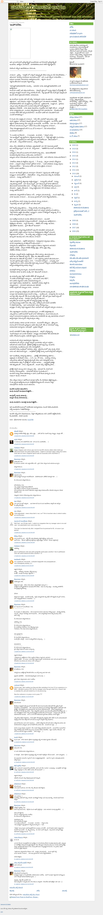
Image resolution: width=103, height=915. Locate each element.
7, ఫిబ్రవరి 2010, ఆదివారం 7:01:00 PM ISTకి (23, 696)
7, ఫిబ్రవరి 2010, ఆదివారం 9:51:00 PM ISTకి (23, 733)
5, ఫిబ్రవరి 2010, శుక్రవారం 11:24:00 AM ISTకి (24, 651)
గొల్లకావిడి (73, 245)
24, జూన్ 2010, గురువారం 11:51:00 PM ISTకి (24, 833)
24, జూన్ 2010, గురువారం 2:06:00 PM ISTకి (24, 772)
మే (75, 194)
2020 (74, 145)
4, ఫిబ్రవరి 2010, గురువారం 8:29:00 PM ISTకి (24, 444)
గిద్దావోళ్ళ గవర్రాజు (75, 242)
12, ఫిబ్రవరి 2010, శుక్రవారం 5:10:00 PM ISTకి (24, 741)
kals (15, 511)
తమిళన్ (16, 431)
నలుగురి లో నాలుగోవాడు (20, 521)
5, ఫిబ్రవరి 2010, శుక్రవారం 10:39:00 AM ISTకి (24, 575)
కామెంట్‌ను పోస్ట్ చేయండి (16, 887)
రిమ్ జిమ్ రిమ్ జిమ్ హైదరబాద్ (79, 258)
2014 (74, 159)
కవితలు (72, 133)
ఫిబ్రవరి (76, 205)
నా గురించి (73, 30)
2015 (74, 156)
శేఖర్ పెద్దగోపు (17, 765)
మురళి (16, 737)
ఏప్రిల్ (76, 198)
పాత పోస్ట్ (64, 890)
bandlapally (17, 559)
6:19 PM (30, 419)
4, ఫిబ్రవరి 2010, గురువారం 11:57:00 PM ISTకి (24, 555)
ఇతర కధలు (73, 120)
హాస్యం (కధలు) (74, 117)
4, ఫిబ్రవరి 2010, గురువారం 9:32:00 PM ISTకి (24, 497)
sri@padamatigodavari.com (77, 92)
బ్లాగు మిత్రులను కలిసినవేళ (78, 36)
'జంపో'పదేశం (74, 252)
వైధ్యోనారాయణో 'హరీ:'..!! (81, 211)
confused (17, 685)
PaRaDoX (17, 447)
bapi (15, 501)
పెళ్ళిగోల (72, 280)
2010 (74, 173)
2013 (74, 163)
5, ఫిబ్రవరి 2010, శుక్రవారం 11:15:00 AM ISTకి (24, 600)
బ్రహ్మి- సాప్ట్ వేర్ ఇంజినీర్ (20, 862)
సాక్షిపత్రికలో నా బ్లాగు (76, 33)
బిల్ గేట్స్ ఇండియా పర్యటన (78, 267)
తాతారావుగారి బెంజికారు (81, 207)
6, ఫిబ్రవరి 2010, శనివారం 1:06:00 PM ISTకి (23, 681)
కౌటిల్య (16, 536)
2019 (74, 149)
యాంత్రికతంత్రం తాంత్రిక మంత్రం (79, 286)
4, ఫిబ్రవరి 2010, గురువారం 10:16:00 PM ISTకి (24, 507)
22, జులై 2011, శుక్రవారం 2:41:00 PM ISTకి (23, 867)
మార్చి (76, 201)
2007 (74, 227)
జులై (75, 187)
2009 (74, 220)
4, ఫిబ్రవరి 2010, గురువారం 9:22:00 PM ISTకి (24, 455)
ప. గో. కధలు (73, 136)
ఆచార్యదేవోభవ (74, 283)
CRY (2, 911)
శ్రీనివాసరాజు (17, 459)
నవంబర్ (77, 176)
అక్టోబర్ (76, 180)
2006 (74, 231)
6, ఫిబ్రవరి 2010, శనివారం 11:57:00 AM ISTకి (24, 663)
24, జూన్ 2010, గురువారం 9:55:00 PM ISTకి (24, 790)
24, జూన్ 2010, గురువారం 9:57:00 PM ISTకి (24, 801)
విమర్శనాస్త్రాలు (74, 123)
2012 (74, 166)
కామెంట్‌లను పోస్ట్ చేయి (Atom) (31, 894)
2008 (74, 224)
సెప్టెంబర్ (77, 183)
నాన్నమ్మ (72, 255)
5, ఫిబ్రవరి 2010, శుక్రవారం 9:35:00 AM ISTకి (23, 565)
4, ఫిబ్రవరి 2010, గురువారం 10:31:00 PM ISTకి (24, 532)
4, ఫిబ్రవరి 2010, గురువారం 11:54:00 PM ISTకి (24, 542)
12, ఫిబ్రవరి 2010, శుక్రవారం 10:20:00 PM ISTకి (24, 762)
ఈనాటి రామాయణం (76, 264)
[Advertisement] (80, 348)
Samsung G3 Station (6, 904)
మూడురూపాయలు (75, 274)
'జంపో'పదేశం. (16, 25)
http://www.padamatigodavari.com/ (79, 85)
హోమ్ (38, 890)
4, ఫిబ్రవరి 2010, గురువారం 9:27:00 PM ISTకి (24, 469)
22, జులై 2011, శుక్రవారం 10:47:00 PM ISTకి (23, 884)
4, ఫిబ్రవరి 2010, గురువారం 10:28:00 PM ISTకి (24, 517)
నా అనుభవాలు (74, 130)
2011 (74, 170)
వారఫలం (72, 270)
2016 (74, 152)
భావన (15, 439)
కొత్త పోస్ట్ (12, 890)
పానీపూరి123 (17, 784)
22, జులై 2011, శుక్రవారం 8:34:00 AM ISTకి (23, 859)
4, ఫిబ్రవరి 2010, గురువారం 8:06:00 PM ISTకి (24, 435)
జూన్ (76, 190)
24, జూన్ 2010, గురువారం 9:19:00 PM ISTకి (24, 780)
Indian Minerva (18, 837)
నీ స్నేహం (72, 277)
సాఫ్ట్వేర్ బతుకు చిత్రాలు (77, 126)
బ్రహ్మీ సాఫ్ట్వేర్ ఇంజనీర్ (76, 261)
